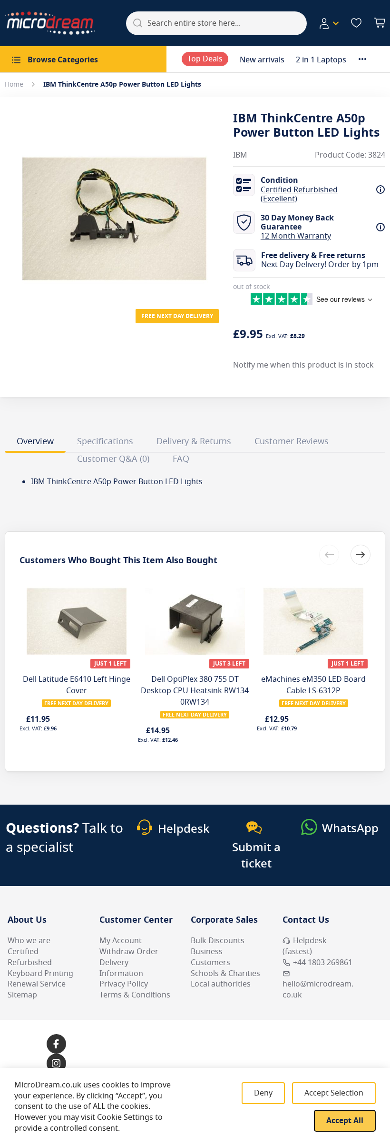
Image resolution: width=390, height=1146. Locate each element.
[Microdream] (50, 23)
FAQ (181, 459)
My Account (120, 941)
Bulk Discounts (217, 941)
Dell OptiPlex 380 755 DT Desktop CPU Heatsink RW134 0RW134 (195, 691)
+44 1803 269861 (322, 962)
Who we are (29, 941)
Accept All (344, 1120)
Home (14, 85)
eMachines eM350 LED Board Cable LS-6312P (313, 685)
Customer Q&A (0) (113, 459)
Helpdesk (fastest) (305, 946)
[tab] (35, 443)
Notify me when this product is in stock (303, 365)
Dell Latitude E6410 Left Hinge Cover (76, 685)
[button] (329, 23)
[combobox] (216, 23)
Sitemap (22, 995)
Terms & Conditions (134, 995)
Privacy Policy (123, 984)
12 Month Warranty (296, 236)
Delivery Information (121, 968)
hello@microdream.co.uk (318, 989)
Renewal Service (37, 984)
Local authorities (221, 984)
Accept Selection (333, 1093)
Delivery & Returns (193, 441)
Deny (263, 1093)
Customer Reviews (291, 441)
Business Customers (210, 957)
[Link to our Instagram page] (56, 1063)
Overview (35, 441)
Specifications (105, 441)
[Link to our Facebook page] (56, 1044)
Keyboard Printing (40, 973)
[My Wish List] (356, 23)
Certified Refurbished (30, 957)
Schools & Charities (225, 973)
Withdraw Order (128, 951)
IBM (240, 155)
